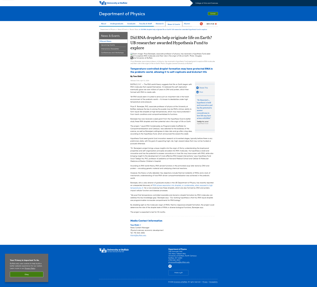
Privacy (205, 282)
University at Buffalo (180, 282)
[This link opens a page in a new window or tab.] (170, 266)
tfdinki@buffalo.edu (138, 235)
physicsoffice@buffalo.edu (179, 262)
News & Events (123, 29)
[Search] (201, 24)
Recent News (134, 29)
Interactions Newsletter (110, 49)
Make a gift (178, 273)
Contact (213, 13)
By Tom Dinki (136, 76)
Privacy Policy (30, 268)
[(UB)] (146, 3)
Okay (27, 274)
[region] (26, 268)
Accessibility (213, 282)
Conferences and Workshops (112, 53)
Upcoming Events (108, 45)
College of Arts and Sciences (206, 3)
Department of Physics (122, 13)
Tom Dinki (134, 225)
